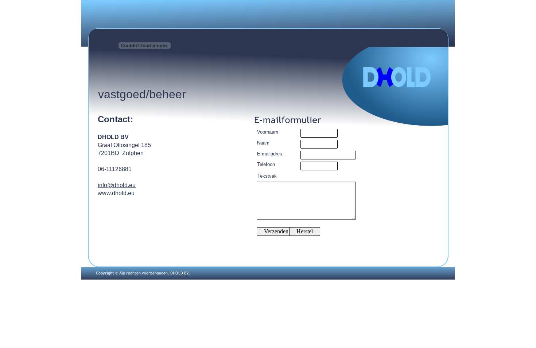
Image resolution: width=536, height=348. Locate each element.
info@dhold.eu (117, 185)
